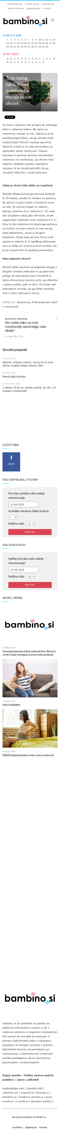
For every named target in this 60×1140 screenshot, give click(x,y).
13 (50, 38)
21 (29, 42)
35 (29, 45)
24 (39, 42)
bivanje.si (43, 1092)
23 (36, 42)
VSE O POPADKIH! (11, 705)
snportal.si (27, 1092)
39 (43, 45)
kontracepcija (15, 3)
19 (22, 42)
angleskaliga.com (13, 1088)
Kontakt (43, 1127)
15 (7, 42)
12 (47, 38)
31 (15, 45)
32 (18, 45)
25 (43, 42)
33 (22, 45)
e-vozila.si (22, 1101)
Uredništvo (17, 1127)
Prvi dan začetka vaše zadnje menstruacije (26, 496)
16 (11, 42)
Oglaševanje (31, 1127)
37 (36, 45)
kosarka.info (34, 1088)
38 (39, 45)
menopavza (48, 3)
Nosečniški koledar (14, 376)
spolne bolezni (16, 8)
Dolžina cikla (16, 523)
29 (7, 45)
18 (18, 42)
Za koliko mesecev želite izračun (28, 511)
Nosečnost (23, 302)
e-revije (46, 8)
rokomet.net (10, 1092)
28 (54, 42)
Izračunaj (30, 532)
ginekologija (33, 8)
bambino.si (9, 1096)
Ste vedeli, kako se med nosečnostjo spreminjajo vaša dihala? (25, 327)
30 (11, 45)
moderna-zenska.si (31, 1096)
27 (50, 42)
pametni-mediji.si (42, 1101)
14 (54, 38)
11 (43, 38)
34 (25, 45)
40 (47, 45)
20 (25, 42)
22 (32, 42)
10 (39, 38)
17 (15, 42)
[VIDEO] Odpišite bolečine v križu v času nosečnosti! (28, 755)
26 (47, 42)
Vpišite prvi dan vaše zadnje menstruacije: (26, 561)
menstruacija (32, 3)
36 (32, 45)
